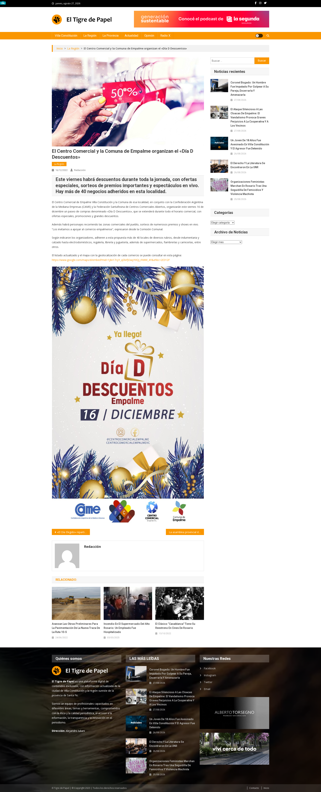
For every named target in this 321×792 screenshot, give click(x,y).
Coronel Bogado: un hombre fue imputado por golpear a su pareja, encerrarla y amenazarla (250, 88)
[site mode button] (259, 36)
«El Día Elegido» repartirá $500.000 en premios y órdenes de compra (73, 532)
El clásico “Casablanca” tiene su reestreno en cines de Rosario (175, 625)
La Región (89, 35)
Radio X (165, 35)
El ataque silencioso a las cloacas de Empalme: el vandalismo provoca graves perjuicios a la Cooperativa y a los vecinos (249, 117)
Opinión (149, 35)
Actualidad (131, 35)
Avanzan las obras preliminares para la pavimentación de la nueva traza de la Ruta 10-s (76, 627)
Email (207, 689)
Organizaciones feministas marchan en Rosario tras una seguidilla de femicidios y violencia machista (249, 187)
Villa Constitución (66, 35)
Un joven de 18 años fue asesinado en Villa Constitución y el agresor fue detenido (250, 144)
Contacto (254, 788)
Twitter (208, 682)
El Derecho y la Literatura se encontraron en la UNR (248, 165)
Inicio (266, 788)
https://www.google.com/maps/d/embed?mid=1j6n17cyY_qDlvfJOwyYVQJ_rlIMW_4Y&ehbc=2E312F (111, 260)
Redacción (80, 170)
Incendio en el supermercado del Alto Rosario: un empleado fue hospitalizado (127, 627)
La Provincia (111, 35)
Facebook (210, 668)
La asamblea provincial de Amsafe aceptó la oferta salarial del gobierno (186, 532)
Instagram (210, 675)
